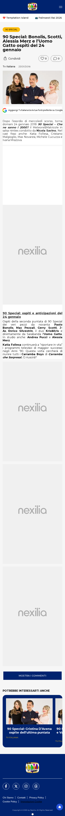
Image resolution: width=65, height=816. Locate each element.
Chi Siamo (8, 797)
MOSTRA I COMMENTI (32, 675)
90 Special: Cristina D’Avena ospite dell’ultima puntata (29, 730)
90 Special (11, 29)
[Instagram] (24, 784)
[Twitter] (14, 784)
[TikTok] (34, 784)
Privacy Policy (36, 797)
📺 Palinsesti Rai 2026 (48, 17)
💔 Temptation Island (15, 17)
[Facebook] (4, 784)
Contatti (21, 797)
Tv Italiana (9, 66)
